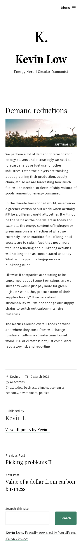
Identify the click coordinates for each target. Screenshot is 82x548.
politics (44, 393)
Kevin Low (41, 59)
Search (66, 518)
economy (11, 393)
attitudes (16, 388)
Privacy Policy (16, 538)
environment (28, 393)
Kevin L (15, 377)
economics (57, 388)
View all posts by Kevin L (27, 429)
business (30, 388)
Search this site (17, 509)
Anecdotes (17, 382)
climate (43, 388)
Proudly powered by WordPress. (51, 532)
